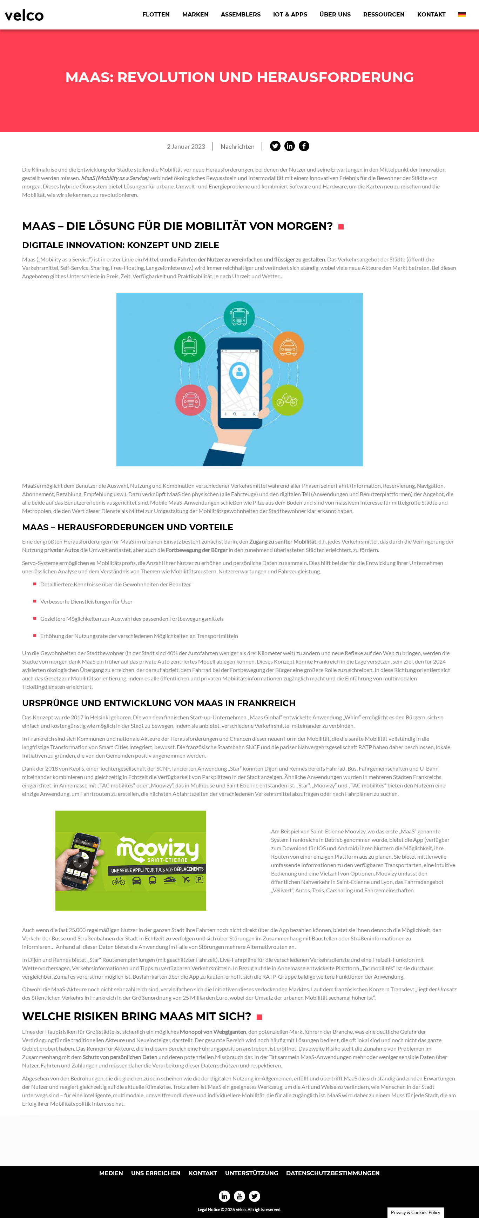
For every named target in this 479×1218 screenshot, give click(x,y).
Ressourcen (384, 14)
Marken (195, 14)
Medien (111, 1173)
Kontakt (431, 14)
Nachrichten (238, 146)
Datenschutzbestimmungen (333, 1173)
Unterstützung (251, 1173)
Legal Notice (209, 1209)
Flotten (156, 14)
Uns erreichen (156, 1173)
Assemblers (241, 14)
